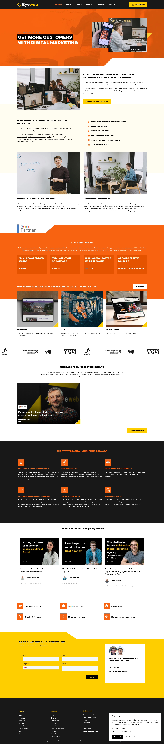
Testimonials (100, 4)
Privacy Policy (120, 741)
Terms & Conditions (131, 741)
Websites (69, 4)
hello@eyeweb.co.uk (120, 671)
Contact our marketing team (97, 102)
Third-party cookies (122, 731)
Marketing (58, 4)
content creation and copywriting (40, 137)
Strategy (79, 4)
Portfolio (89, 4)
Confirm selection (133, 737)
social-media (37, 583)
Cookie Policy (141, 741)
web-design (116, 586)
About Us (112, 4)
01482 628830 (117, 667)
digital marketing (26, 583)
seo (63, 583)
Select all (117, 737)
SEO (136, 248)
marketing (108, 586)
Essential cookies (121, 728)
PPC (142, 248)
